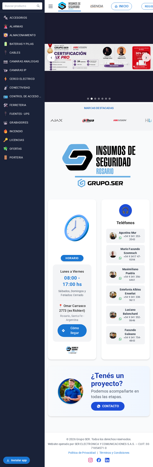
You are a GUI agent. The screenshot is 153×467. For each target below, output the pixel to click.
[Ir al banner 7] (110, 99)
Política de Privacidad (82, 452)
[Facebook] (99, 460)
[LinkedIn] (107, 460)
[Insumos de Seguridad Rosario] (69, 6)
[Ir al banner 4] (99, 99)
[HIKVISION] (107, 120)
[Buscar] (38, 6)
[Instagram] (90, 460)
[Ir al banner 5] (102, 99)
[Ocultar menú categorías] (50, 6)
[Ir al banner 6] (106, 99)
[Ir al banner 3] (95, 99)
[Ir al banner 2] (92, 99)
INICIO (123, 6)
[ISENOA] (97, 6)
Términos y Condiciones (114, 452)
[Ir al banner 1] (88, 99)
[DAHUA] (75, 120)
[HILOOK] (139, 120)
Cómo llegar (75, 330)
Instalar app (19, 460)
